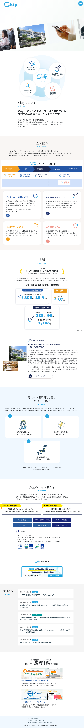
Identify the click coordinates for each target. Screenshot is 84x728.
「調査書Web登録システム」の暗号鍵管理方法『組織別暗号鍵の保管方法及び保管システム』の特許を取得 (45, 619)
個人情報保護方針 (33, 718)
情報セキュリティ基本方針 (36, 720)
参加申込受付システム (14, 227)
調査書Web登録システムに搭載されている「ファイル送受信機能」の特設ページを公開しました (45, 606)
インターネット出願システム (17, 197)
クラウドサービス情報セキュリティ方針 (40, 722)
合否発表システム (53, 227)
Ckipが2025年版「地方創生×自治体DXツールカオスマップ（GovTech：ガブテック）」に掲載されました (45, 631)
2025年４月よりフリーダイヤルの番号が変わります (36, 642)
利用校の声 (40, 376)
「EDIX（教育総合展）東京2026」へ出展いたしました (37, 595)
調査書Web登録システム (55, 197)
